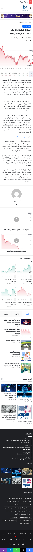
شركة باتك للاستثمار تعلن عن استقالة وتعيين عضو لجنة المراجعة (12, 331)
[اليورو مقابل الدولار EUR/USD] (8, 270)
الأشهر (28, 314)
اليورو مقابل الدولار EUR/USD (10, 280)
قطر (30, 514)
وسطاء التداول (14, 517)
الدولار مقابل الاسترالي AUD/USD (10, 303)
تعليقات (5, 314)
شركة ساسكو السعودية (13, 340)
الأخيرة (17, 314)
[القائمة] (2, 8)
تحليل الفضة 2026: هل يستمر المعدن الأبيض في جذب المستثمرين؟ (9, 417)
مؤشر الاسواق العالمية (22, 2)
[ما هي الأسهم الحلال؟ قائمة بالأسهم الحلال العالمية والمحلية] (26, 322)
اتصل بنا (4, 539)
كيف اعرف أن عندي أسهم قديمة (14, 353)
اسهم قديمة (28, 498)
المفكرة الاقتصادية (12, 539)
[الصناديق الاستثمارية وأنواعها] (27, 471)
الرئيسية (27, 22)
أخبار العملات (21, 22)
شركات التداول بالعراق (25, 507)
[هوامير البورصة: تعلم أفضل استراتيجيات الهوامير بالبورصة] (26, 368)
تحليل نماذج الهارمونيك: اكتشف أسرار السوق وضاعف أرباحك (9, 395)
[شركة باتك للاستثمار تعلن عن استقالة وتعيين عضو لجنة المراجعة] (26, 333)
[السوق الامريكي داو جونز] (24, 412)
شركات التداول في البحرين (11, 507)
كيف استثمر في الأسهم (20, 514)
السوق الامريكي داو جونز (25, 421)
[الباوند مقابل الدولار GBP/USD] (24, 270)
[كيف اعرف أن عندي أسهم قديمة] (26, 356)
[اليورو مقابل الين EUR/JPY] (24, 293)
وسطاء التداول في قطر (25, 523)
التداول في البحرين (26, 504)
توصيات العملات (20, 137)
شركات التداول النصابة (14, 504)
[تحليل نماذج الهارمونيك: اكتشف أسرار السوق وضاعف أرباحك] (8, 388)
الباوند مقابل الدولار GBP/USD (26, 280)
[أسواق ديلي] (24, 8)
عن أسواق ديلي (22, 539)
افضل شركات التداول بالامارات (16, 498)
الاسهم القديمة (16, 501)
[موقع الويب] (16, 204)
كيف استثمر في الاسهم (25, 517)
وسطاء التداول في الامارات (24, 520)
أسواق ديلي (26, 38)
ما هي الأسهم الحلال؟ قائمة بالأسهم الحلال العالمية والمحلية (12, 322)
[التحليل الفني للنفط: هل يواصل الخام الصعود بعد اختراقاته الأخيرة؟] (6, 481)
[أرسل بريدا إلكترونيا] (22, 38)
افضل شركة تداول (26, 501)
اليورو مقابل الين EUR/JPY (25, 302)
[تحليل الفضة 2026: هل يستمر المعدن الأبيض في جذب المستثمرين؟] (8, 409)
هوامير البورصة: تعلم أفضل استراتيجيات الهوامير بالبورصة (12, 364)
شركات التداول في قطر (25, 511)
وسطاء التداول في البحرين (9, 520)
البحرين (9, 501)
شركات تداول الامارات (12, 511)
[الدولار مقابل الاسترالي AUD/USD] (8, 293)
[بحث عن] (31, 8)
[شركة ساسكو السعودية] (26, 345)
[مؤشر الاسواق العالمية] (24, 391)
